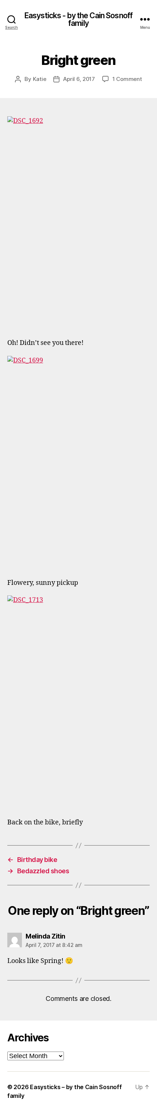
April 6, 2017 (79, 78)
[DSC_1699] (78, 462)
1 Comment (127, 78)
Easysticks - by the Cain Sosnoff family (78, 19)
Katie (39, 78)
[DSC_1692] (78, 223)
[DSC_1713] (78, 702)
